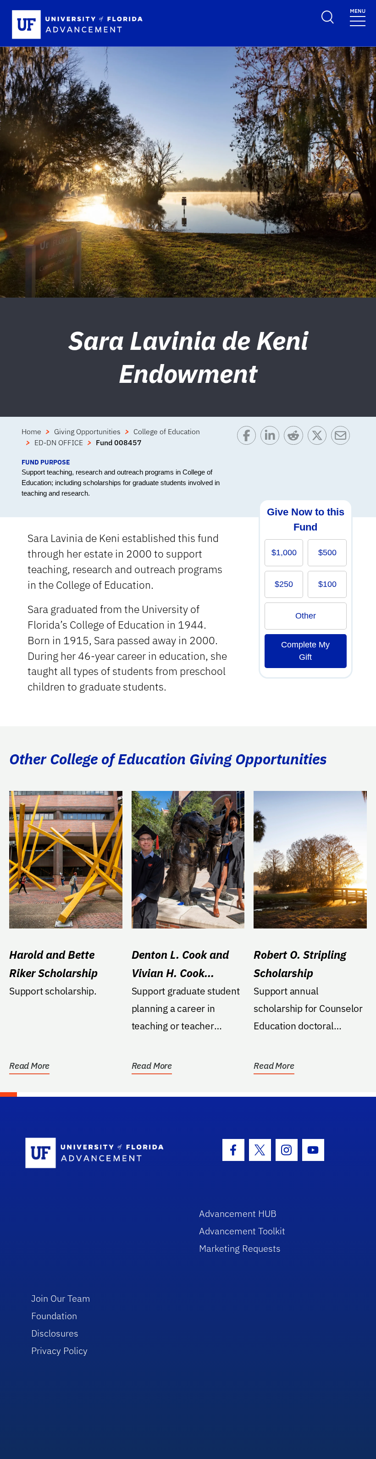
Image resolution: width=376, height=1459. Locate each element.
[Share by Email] (342, 441)
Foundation (54, 1316)
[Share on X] (319, 441)
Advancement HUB (237, 1213)
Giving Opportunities (87, 431)
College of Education (166, 431)
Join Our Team (60, 1298)
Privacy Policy (59, 1350)
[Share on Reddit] (295, 441)
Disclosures (54, 1333)
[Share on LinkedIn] (272, 441)
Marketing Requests (240, 1248)
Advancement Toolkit (242, 1231)
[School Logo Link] (101, 1153)
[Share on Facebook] (248, 441)
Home (31, 431)
